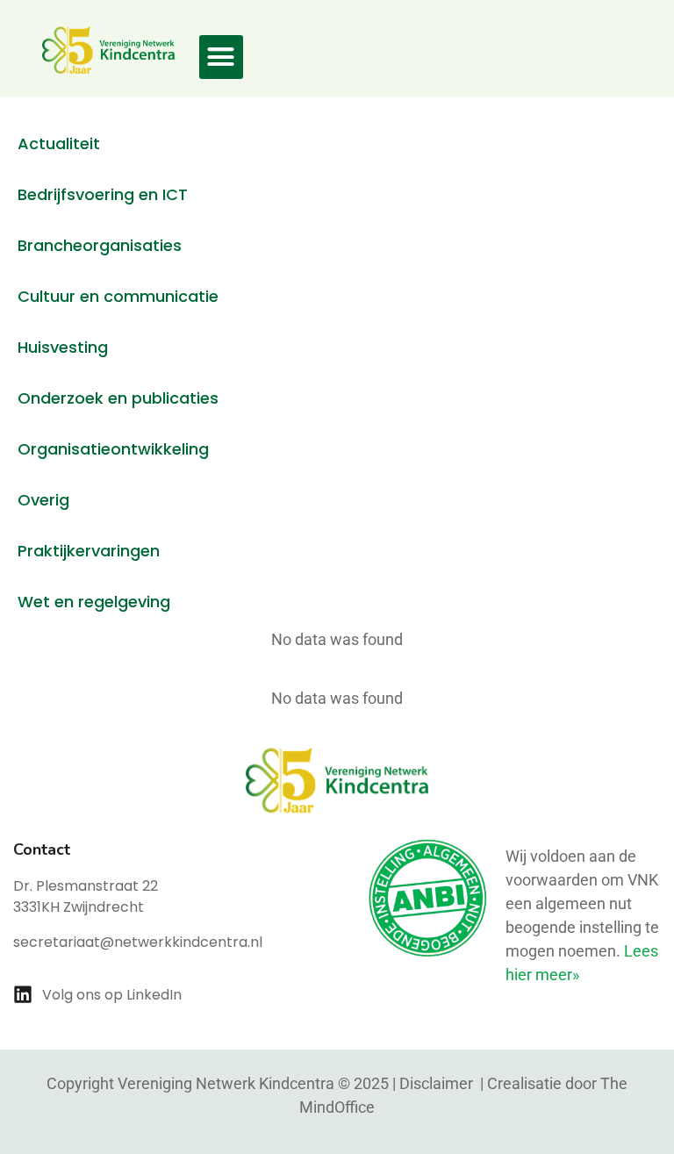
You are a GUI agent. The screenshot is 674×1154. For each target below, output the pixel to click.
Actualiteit (59, 143)
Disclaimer (438, 1083)
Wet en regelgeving (94, 602)
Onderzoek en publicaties (118, 398)
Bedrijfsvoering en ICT (103, 194)
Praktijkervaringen (89, 551)
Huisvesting (63, 347)
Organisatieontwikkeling (113, 449)
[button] (221, 57)
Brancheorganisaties (100, 245)
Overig (43, 500)
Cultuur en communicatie (118, 296)
